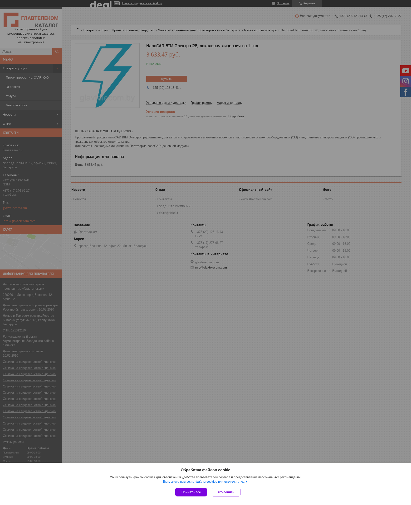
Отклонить (226, 492)
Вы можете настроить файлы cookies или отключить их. (204, 481)
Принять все (191, 492)
